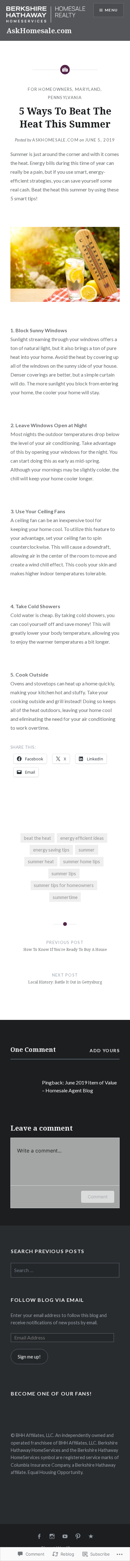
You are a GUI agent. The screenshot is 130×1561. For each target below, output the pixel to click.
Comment (98, 1196)
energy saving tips (51, 849)
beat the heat (37, 838)
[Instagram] (52, 1536)
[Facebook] (39, 1536)
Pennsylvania (65, 97)
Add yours (105, 1050)
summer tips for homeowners (64, 885)
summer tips (63, 873)
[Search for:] (65, 1270)
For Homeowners (50, 89)
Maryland (88, 89)
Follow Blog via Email (47, 1300)
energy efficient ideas (82, 838)
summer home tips (81, 861)
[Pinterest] (78, 1536)
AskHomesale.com (39, 30)
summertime (65, 897)
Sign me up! (29, 1356)
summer (87, 849)
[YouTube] (65, 1536)
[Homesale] (91, 1536)
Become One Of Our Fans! (51, 1393)
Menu (111, 10)
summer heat (41, 861)
